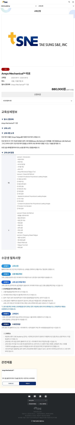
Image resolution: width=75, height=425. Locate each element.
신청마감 (37, 94)
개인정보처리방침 (32, 403)
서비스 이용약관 (43, 403)
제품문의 (28, 383)
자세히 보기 (10, 383)
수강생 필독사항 (7, 101)
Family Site (31, 400)
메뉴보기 (73, 2)
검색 (69, 2)
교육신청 (40, 6)
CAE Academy (5, 6)
